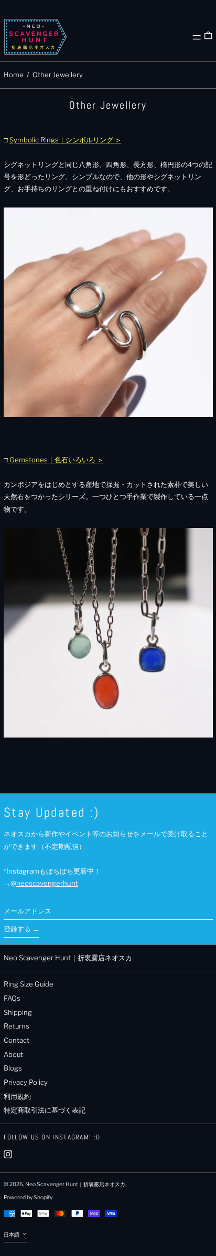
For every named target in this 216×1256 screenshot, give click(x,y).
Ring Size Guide (28, 984)
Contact (16, 1040)
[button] (208, 36)
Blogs (13, 1068)
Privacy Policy (26, 1082)
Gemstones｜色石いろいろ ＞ (56, 459)
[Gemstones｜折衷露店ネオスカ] (108, 633)
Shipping (18, 1012)
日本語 (12, 1234)
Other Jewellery (58, 74)
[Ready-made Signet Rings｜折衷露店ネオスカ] (8, 459)
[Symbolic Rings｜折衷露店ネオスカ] (108, 312)
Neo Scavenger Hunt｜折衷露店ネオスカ (68, 957)
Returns (16, 1026)
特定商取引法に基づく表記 (44, 1110)
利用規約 (17, 1096)
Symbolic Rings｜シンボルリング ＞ (65, 140)
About (13, 1054)
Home (14, 74)
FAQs (12, 998)
